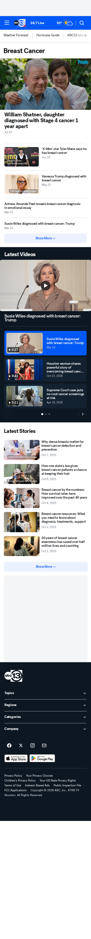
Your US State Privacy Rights (58, 780)
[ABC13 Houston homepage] (19, 23)
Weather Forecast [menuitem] (15, 35)
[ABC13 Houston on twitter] (21, 746)
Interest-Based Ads (37, 785)
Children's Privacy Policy (20, 780)
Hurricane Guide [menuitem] (47, 35)
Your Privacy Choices (39, 775)
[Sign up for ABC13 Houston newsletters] (44, 746)
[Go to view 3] (49, 414)
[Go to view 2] (46, 414)
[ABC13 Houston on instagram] (32, 746)
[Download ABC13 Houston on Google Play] (42, 758)
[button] (7, 23)
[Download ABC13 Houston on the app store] (16, 758)
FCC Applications (15, 790)
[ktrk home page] (13, 676)
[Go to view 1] (42, 414)
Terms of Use (12, 785)
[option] (19, 35)
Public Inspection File (67, 785)
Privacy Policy (13, 775)
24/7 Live (37, 23)
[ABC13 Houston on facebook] (9, 746)
